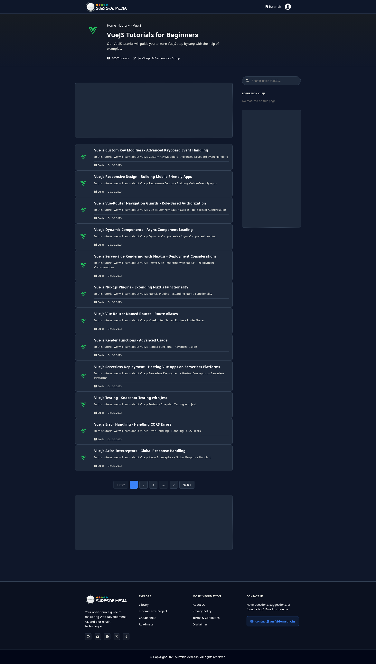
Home (111, 25)
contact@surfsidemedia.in (275, 621)
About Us (199, 604)
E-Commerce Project (153, 611)
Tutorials (275, 7)
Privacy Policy (202, 611)
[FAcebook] (107, 636)
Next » (187, 485)
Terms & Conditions (206, 618)
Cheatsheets (147, 618)
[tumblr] (126, 636)
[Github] (88, 636)
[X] (117, 636)
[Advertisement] (153, 110)
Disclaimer (200, 624)
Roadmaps (146, 624)
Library (124, 25)
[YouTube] (98, 636)
